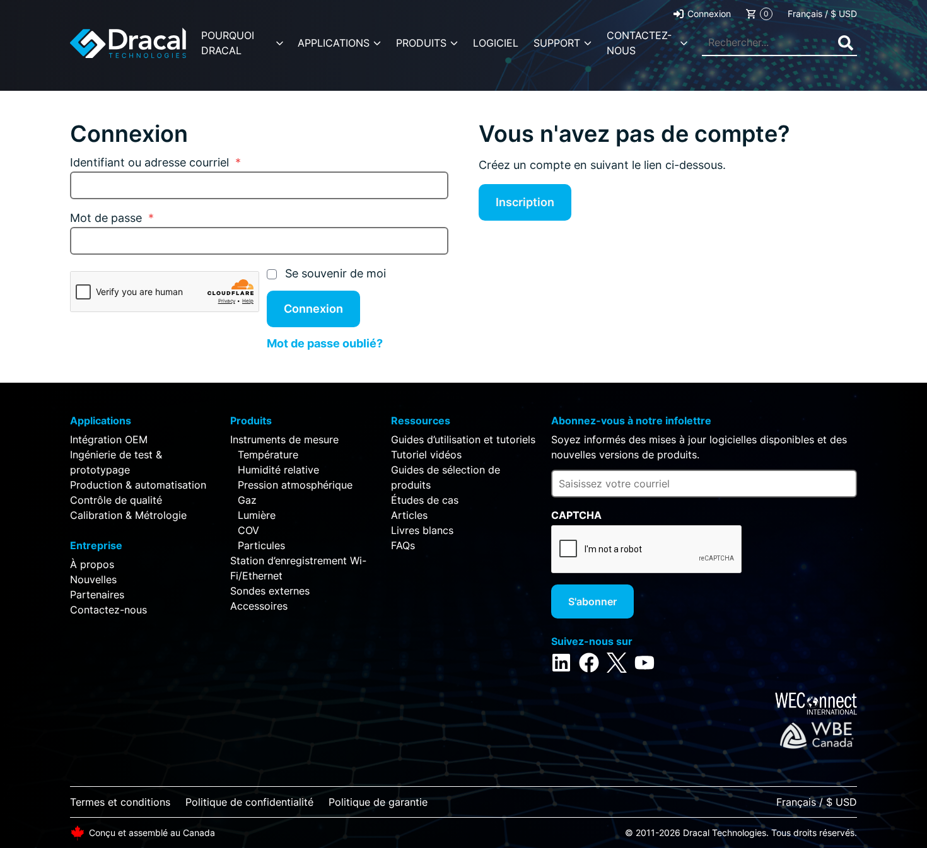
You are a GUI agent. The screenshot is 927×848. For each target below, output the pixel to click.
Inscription (525, 202)
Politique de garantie (378, 802)
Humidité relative (278, 469)
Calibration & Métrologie (128, 515)
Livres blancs (422, 530)
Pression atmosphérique (295, 485)
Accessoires (259, 606)
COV (248, 530)
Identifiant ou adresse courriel (155, 162)
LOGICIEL (495, 43)
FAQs (403, 545)
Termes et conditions (120, 802)
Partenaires (97, 594)
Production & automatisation (138, 485)
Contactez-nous (108, 609)
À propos (92, 564)
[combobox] (779, 43)
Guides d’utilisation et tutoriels (463, 439)
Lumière (257, 515)
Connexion (709, 13)
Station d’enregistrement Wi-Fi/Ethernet (298, 568)
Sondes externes (270, 590)
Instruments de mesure (284, 439)
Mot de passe (112, 217)
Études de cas (424, 500)
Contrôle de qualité (116, 500)
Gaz (247, 500)
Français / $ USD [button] (822, 13)
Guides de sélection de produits (445, 477)
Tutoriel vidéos (426, 454)
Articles (409, 515)
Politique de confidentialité (249, 802)
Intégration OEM (109, 439)
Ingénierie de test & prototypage (116, 462)
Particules (261, 545)
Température (268, 454)
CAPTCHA (576, 515)
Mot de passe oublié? (325, 343)
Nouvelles (93, 579)
